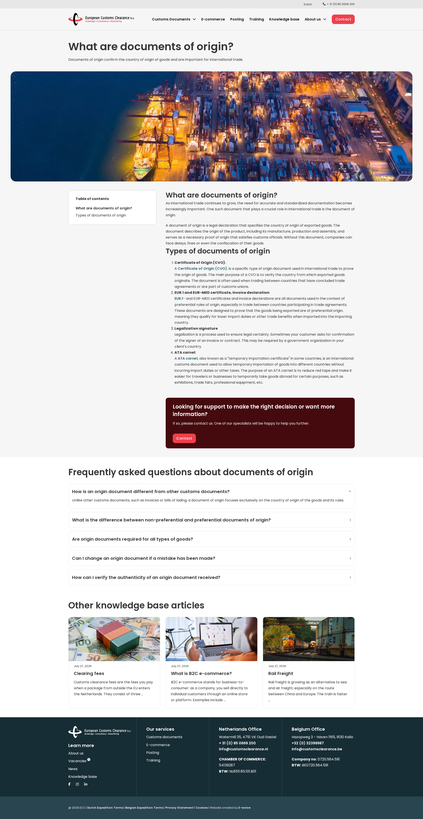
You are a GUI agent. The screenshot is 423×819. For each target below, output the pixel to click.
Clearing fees (89, 673)
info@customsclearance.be (317, 749)
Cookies (202, 808)
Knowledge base (284, 19)
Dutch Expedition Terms (105, 808)
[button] (211, 491)
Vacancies (77, 761)
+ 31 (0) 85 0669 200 (237, 743)
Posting (237, 19)
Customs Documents (171, 19)
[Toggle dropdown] (194, 19)
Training (256, 19)
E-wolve (244, 808)
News (73, 768)
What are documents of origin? (104, 208)
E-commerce (213, 19)
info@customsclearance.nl (243, 749)
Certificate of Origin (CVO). (203, 268)
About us (75, 753)
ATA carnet (188, 358)
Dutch (308, 4)
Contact (343, 19)
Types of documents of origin (101, 215)
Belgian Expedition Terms (144, 808)
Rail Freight (280, 673)
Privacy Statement (179, 808)
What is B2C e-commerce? (201, 673)
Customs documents (164, 737)
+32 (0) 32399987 (308, 743)
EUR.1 (178, 298)
